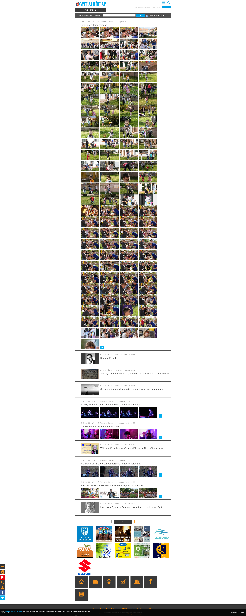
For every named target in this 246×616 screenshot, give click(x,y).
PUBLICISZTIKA (138, 609)
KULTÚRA (103, 609)
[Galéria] (95, 584)
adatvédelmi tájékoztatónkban (13, 611)
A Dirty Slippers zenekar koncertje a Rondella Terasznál (111, 404)
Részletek (234, 612)
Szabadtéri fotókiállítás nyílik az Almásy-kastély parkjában (131, 389)
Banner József (108, 358)
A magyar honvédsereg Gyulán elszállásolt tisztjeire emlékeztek (134, 373)
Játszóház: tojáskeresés (94, 25)
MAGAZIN (151, 609)
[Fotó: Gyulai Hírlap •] (90, 363)
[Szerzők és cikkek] (81, 597)
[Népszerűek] (109, 584)
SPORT (125, 609)
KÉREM (242, 612)
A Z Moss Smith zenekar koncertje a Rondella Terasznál (111, 463)
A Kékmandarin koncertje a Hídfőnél (100, 426)
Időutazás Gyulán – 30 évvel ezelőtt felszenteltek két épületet (133, 507)
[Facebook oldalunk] (150, 584)
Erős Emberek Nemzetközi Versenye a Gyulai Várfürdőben (112, 485)
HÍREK (93, 609)
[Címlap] (81, 584)
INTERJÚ (114, 609)
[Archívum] (136, 584)
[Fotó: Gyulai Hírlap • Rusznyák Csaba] (90, 37)
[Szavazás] (123, 584)
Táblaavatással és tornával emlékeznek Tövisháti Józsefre (132, 448)
